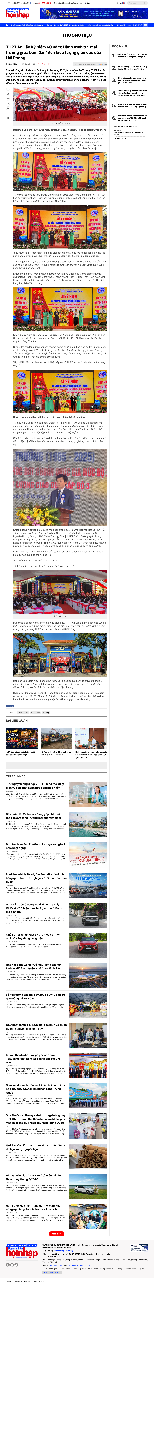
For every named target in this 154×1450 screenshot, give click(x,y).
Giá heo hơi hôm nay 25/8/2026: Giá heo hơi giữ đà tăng (101, 25)
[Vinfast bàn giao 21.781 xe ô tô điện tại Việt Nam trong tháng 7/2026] (88, 1186)
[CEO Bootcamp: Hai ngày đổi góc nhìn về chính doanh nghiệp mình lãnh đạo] (88, 1035)
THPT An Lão (23, 712)
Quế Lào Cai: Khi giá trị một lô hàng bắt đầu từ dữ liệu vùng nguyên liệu (132, 105)
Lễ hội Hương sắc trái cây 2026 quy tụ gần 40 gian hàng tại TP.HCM (132, 68)
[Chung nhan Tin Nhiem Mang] (139, 1248)
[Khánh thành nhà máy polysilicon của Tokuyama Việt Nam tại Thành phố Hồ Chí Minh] (88, 1065)
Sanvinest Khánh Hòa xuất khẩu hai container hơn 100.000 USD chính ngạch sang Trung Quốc (35, 1089)
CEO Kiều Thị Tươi (120, 138)
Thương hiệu (77, 35)
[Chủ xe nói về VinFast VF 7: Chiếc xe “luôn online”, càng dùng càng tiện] (88, 945)
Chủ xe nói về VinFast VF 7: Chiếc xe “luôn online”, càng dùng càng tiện (132, 55)
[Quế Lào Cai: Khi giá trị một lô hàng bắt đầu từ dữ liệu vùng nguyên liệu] (88, 1156)
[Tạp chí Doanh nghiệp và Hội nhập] (86, 3)
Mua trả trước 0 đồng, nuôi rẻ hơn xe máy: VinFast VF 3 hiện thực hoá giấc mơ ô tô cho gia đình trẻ (34, 908)
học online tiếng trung (125, 126)
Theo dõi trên (86, 64)
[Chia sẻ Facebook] (8, 108)
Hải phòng (35, 712)
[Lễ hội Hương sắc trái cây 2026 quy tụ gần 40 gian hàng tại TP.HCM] (88, 1005)
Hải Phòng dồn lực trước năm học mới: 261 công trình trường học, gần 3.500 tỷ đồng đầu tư (91, 755)
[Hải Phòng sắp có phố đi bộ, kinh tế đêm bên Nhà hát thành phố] (22, 738)
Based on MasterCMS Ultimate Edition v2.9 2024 (25, 1282)
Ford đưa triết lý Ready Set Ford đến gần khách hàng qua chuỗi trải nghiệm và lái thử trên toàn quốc (36, 878)
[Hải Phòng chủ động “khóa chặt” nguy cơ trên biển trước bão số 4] (56, 738)
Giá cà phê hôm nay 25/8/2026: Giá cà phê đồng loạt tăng (54, 25)
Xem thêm (56, 1234)
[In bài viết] (8, 118)
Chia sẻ (10, 706)
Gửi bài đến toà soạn (52, 1273)
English (119, 3)
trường (46, 712)
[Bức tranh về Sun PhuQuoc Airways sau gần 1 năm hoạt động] (88, 855)
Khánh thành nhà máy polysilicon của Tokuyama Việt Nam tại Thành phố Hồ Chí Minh (33, 1058)
